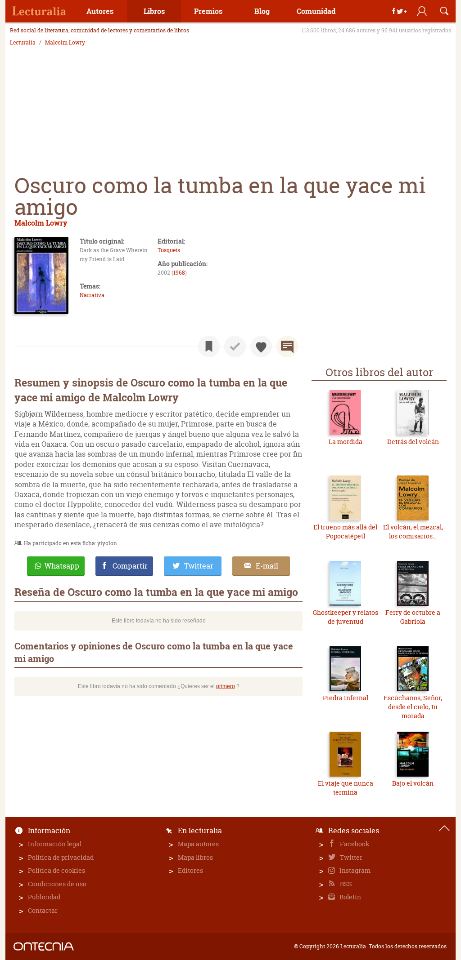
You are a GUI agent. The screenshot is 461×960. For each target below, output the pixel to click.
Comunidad (316, 11)
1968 (179, 272)
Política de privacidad (61, 857)
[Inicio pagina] (444, 828)
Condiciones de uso (57, 884)
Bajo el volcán (413, 783)
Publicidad (44, 897)
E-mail (267, 566)
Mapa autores (198, 844)
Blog (262, 11)
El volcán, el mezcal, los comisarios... (413, 531)
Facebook (354, 844)
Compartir (130, 566)
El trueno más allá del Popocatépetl (345, 531)
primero (225, 686)
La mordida (345, 441)
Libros (154, 11)
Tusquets (169, 250)
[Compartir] (399, 11)
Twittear (198, 566)
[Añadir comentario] (287, 346)
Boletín (349, 897)
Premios (208, 11)
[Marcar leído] (235, 346)
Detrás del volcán (413, 441)
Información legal (54, 844)
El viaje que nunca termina (345, 787)
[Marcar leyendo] (209, 346)
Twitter (350, 857)
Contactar (43, 910)
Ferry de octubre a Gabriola (412, 617)
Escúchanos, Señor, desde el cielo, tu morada (413, 706)
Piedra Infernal (345, 697)
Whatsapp (62, 566)
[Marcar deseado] (261, 346)
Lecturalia (23, 42)
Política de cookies (56, 870)
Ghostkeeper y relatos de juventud (345, 617)
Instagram (354, 870)
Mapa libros (195, 857)
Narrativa (92, 295)
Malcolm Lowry (65, 42)
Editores (190, 870)
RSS (345, 884)
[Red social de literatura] (39, 11)
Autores (99, 11)
